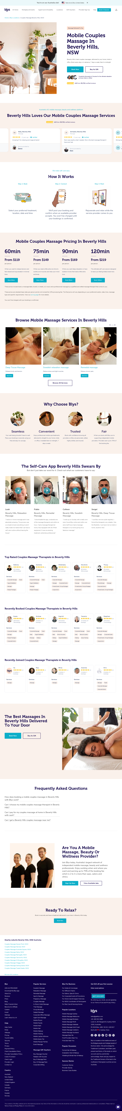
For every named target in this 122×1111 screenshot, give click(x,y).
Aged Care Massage (39, 1018)
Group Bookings (38, 1010)
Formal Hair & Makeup (69, 1050)
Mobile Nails (37, 1026)
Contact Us (8, 1065)
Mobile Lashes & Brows (40, 1036)
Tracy (106, 565)
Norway (7, 1096)
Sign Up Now (70, 883)
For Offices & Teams (68, 991)
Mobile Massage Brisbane (70, 1019)
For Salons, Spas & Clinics (70, 993)
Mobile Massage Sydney (69, 1014)
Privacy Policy (110, 1003)
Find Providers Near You (70, 1038)
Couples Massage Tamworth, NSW (16, 958)
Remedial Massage (39, 993)
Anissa (38, 616)
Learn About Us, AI (11, 1018)
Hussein (20, 148)
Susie (15, 616)
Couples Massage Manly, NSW (14, 952)
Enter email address (97, 988)
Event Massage (38, 1044)
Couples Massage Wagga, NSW (15, 963)
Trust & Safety (9, 1038)
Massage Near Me (67, 1035)
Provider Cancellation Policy (13, 1054)
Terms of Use (99, 1003)
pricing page (35, 295)
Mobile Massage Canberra (70, 1030)
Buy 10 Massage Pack (40, 1062)
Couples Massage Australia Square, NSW (18, 949)
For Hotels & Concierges (70, 988)
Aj (14, 668)
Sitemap (7, 1015)
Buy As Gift (94, 69)
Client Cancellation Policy (13, 1051)
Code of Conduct (10, 1057)
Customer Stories (67, 1065)
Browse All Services (60, 383)
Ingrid (61, 616)
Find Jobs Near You (68, 1041)
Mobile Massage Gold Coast (71, 1027)
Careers (7, 1010)
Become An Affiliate (11, 1007)
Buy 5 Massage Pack (39, 1059)
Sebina (16, 565)
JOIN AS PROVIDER (11, 988)
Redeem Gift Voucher (40, 1057)
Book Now (75, 69)
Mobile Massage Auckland (70, 1033)
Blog (6, 1002)
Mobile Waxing (38, 1034)
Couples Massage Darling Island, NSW (17, 966)
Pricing (7, 1035)
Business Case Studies (69, 1070)
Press (6, 999)
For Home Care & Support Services (73, 999)
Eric (105, 668)
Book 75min (40, 280)
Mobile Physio (37, 1020)
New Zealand (9, 1077)
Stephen (107, 616)
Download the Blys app (12, 991)
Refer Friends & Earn (11, 1004)
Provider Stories (67, 1068)
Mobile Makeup (38, 1031)
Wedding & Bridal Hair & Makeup (72, 1056)
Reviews (7, 996)
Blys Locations (14, 18)
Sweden (7, 1093)
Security (7, 1041)
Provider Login (9, 1062)
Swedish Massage (39, 988)
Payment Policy (9, 1049)
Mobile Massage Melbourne (70, 1016)
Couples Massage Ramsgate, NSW (16, 955)
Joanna (84, 668)
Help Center (8, 1027)
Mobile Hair (37, 1028)
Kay (37, 668)
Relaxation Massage (39, 991)
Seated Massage (38, 1012)
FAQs (6, 1030)
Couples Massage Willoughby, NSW (16, 960)
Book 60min (11, 280)
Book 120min (98, 280)
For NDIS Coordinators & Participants (74, 1002)
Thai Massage (37, 1007)
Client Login (8, 1059)
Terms (7, 1043)
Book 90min (68, 280)
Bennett (72, 148)
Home (6, 18)
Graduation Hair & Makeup (70, 1053)
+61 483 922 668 (97, 1019)
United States (9, 1080)
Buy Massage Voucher (40, 1054)
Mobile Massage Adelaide (70, 1025)
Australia (7, 1074)
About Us (8, 993)
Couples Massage (38, 1002)
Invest (6, 1012)
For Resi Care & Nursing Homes (72, 1004)
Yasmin (84, 616)
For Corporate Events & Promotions (73, 996)
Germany (7, 1088)
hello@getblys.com (97, 1016)
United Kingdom (10, 1082)
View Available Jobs (91, 883)
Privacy (7, 1046)
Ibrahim (84, 565)
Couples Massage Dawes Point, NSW (16, 944)
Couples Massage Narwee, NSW (15, 947)
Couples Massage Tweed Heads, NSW (17, 968)
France (7, 1090)
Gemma (39, 565)
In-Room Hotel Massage (41, 1004)
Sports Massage (38, 996)
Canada (7, 1085)
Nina (60, 668)
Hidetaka (62, 565)
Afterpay (7, 1033)
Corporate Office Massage (41, 1015)
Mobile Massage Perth (69, 1022)
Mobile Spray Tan (38, 1039)
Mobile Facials (37, 1023)
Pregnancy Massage (39, 999)
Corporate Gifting (38, 1065)
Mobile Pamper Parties (40, 1042)
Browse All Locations (11, 975)
